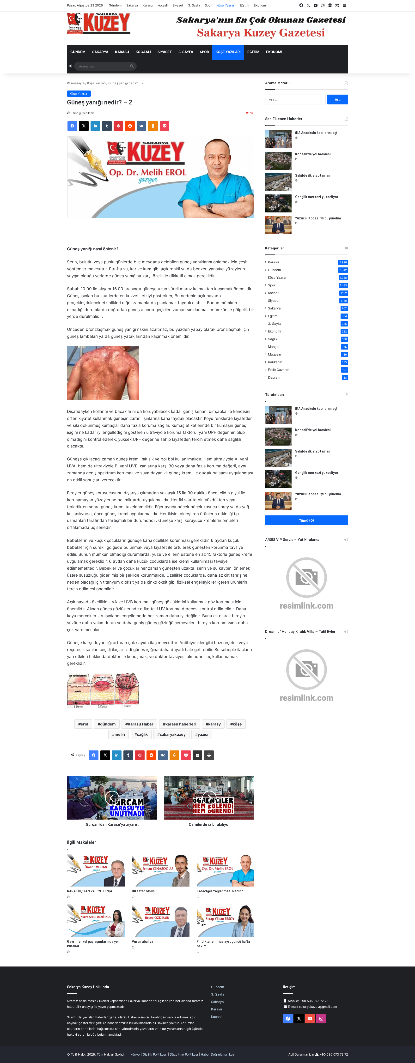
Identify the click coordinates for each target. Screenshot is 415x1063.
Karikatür (275, 362)
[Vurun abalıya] (160, 920)
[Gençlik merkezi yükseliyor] (278, 203)
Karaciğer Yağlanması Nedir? (220, 891)
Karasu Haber (140, 724)
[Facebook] (72, 126)
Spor (208, 5)
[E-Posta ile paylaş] (197, 755)
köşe (237, 724)
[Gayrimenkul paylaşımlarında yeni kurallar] (96, 920)
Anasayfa (77, 83)
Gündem (115, 5)
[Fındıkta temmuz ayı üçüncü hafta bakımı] (225, 920)
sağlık (142, 734)
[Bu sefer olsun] (160, 870)
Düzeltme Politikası (184, 1054)
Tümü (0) (306, 520)
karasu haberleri (180, 724)
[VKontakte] (141, 126)
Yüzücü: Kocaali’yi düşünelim (318, 218)
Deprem (274, 377)
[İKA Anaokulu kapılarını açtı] (278, 139)
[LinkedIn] (95, 126)
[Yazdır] (209, 755)
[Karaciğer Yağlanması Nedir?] (225, 870)
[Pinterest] (118, 126)
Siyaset (177, 5)
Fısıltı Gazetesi (279, 370)
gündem (108, 724)
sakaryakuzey (173, 734)
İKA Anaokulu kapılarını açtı (316, 133)
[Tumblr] (107, 126)
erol (84, 724)
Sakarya (132, 5)
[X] (84, 126)
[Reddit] (130, 126)
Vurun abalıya (142, 941)
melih (120, 734)
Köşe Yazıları (226, 5)
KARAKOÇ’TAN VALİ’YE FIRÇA (89, 891)
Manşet (274, 347)
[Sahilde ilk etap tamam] (278, 182)
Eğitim (244, 5)
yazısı (203, 734)
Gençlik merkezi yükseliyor (316, 197)
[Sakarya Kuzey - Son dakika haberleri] (99, 23)
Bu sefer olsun (143, 891)
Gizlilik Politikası (154, 1054)
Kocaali (163, 5)
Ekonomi (260, 5)
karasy (214, 724)
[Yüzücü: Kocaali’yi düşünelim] (278, 225)
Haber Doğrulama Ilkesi (218, 1054)
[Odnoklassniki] (153, 126)
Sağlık (272, 339)
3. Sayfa (194, 5)
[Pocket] (164, 126)
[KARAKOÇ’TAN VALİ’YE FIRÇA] (96, 870)
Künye (135, 1054)
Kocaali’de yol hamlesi (313, 154)
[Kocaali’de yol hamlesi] (278, 161)
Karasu (148, 5)
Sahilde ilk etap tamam (313, 175)
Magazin (274, 354)
